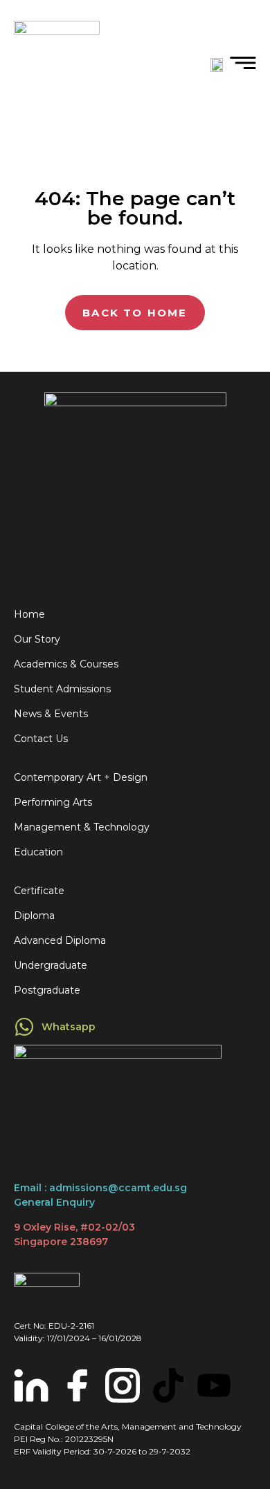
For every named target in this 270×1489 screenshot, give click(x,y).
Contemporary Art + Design (80, 777)
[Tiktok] (168, 1385)
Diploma (34, 915)
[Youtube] (214, 1385)
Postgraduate (47, 990)
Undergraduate (50, 965)
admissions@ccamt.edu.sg (118, 1188)
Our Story (37, 639)
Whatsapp (69, 1027)
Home (29, 614)
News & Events (51, 714)
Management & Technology (82, 827)
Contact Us (41, 738)
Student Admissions (62, 689)
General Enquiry (54, 1202)
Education (38, 852)
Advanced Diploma (60, 940)
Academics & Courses (66, 664)
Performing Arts (53, 802)
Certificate (39, 890)
